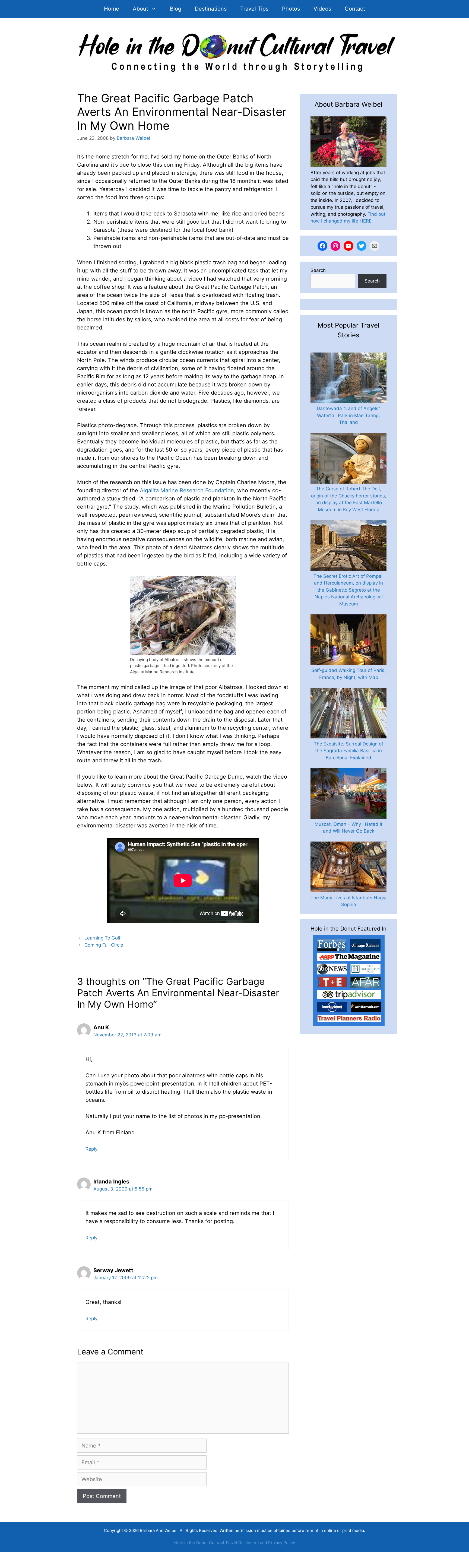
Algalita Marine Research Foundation (187, 490)
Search (318, 270)
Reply (91, 1149)
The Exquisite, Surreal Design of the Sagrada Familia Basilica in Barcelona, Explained (348, 750)
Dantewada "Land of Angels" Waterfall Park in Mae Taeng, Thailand (348, 415)
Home (111, 8)
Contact (355, 8)
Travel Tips (254, 8)
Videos (322, 8)
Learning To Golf (102, 938)
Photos (291, 8)
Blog (175, 8)
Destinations (211, 8)
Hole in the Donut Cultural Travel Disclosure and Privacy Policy (234, 1542)
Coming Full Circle (103, 945)
